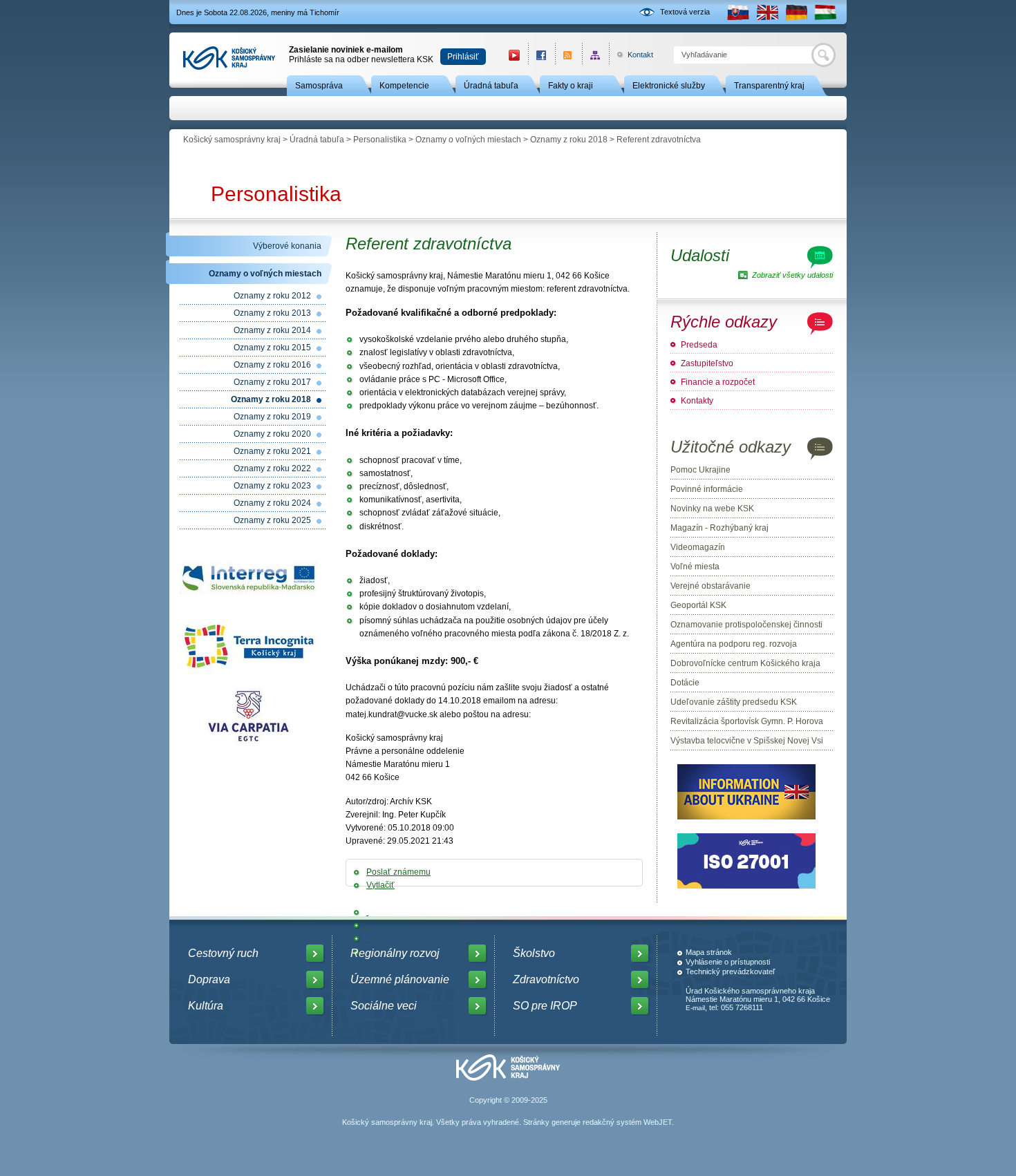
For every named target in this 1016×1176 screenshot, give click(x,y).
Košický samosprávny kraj (232, 139)
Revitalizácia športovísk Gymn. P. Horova (746, 721)
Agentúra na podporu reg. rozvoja (733, 644)
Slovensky (738, 12)
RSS (568, 55)
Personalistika (379, 139)
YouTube (514, 55)
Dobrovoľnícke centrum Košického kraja (745, 663)
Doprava (209, 979)
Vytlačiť (380, 885)
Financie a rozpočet (718, 382)
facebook (541, 55)
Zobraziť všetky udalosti (792, 275)
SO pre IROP (545, 1006)
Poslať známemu (398, 872)
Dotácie (684, 682)
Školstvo (534, 953)
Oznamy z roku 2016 (272, 365)
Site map (595, 55)
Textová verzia (685, 12)
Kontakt (633, 54)
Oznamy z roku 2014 (272, 330)
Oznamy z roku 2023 (272, 486)
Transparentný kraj (769, 86)
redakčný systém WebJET (627, 1122)
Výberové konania (287, 246)
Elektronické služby (668, 86)
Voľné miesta (694, 566)
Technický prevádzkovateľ (730, 971)
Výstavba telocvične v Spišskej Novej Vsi (746, 741)
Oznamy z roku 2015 (272, 347)
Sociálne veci (383, 1006)
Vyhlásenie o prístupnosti (728, 962)
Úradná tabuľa (491, 86)
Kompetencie (404, 86)
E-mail (695, 1008)
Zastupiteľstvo (707, 363)
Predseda (699, 345)
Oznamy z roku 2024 (272, 503)
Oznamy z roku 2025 (272, 520)
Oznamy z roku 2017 (272, 382)
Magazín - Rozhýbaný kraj (719, 528)
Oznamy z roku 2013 (272, 313)
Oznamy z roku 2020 (272, 434)
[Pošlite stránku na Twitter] (367, 925)
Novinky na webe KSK (712, 508)
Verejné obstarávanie (710, 586)
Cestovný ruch (223, 953)
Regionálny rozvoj (395, 953)
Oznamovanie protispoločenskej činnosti (746, 624)
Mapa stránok (709, 952)
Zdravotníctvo (546, 979)
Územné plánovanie (399, 979)
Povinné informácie (706, 489)
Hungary (825, 12)
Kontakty (697, 401)
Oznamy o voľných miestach (468, 139)
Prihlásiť (463, 56)
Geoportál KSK (698, 605)
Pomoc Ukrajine (700, 470)
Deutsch (796, 12)
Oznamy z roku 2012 (272, 296)
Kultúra (205, 1006)
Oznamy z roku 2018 (569, 139)
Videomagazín (697, 547)
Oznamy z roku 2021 (272, 451)
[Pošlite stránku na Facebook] (367, 912)
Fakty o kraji (570, 86)
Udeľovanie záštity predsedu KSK (733, 702)
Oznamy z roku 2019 (272, 416)
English (767, 12)
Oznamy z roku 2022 (272, 468)
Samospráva (319, 86)
